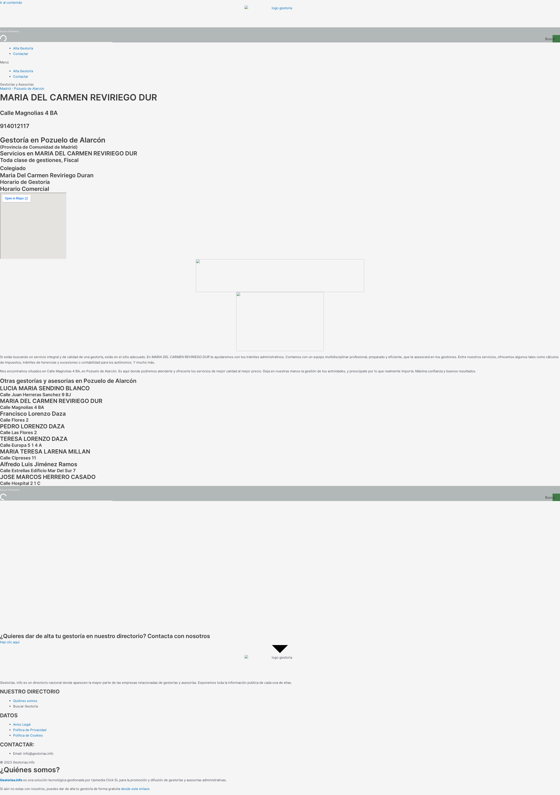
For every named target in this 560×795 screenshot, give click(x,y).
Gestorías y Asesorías (17, 84)
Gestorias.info (11, 780)
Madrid (5, 88)
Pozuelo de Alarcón (29, 88)
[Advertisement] (131, 566)
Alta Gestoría (23, 48)
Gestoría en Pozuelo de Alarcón (52, 140)
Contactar (20, 54)
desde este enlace (135, 789)
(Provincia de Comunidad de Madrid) (39, 147)
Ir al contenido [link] (11, 2)
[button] (280, 62)
